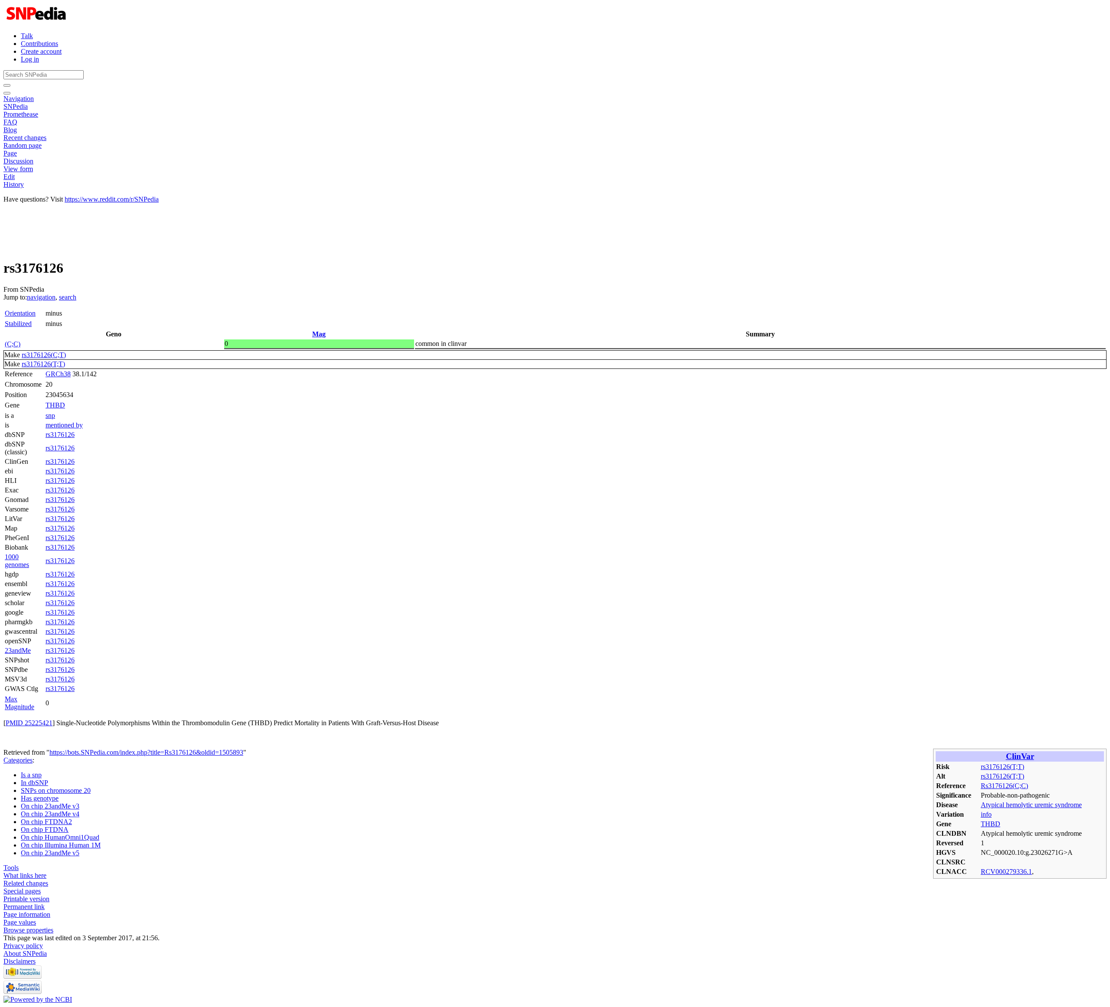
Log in (30, 59)
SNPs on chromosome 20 (56, 790)
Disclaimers (19, 961)
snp (50, 415)
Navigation (18, 98)
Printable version (26, 899)
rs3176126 (60, 434)
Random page (22, 145)
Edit (9, 176)
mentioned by (64, 425)
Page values (19, 922)
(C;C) (12, 344)
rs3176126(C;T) (44, 354)
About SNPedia (25, 953)
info (986, 814)
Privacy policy (23, 945)
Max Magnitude (19, 702)
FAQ (10, 122)
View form (18, 169)
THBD (55, 405)
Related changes (25, 883)
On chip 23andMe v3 (50, 806)
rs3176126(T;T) (43, 364)
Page (10, 153)
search (67, 297)
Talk (27, 35)
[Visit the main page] (37, 21)
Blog (10, 130)
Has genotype (40, 798)
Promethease (20, 114)
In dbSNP (34, 782)
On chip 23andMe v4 (50, 814)
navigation (41, 297)
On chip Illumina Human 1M (61, 845)
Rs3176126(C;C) (1004, 785)
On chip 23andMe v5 (50, 853)
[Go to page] (6, 85)
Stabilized (18, 323)
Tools (11, 867)
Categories (18, 760)
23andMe (18, 650)
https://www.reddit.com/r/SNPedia (112, 199)
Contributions (39, 43)
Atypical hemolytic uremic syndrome (1031, 804)
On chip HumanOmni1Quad (60, 837)
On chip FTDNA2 (46, 821)
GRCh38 (58, 374)
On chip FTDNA (45, 829)
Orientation (20, 313)
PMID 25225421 (29, 723)
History (13, 184)
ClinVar (1020, 756)
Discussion (18, 161)
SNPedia (15, 106)
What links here (24, 875)
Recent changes (24, 137)
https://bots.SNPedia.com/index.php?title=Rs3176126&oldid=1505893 (146, 752)
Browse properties (28, 930)
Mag (319, 334)
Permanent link (24, 906)
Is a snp (31, 775)
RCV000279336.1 (1006, 871)
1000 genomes (17, 560)
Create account (41, 51)
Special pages (22, 891)
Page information (26, 914)
